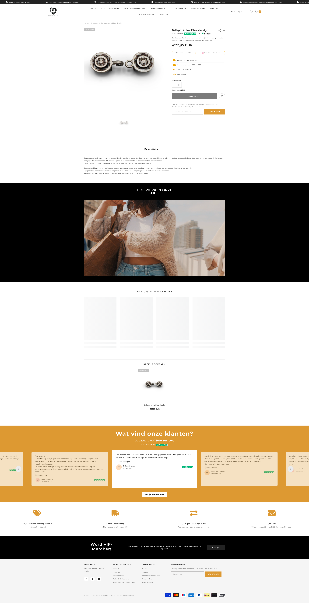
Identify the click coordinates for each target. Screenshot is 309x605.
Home (86, 23)
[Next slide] (291, 469)
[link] (222, 96)
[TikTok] (99, 579)
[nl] (225, 11)
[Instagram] (92, 579)
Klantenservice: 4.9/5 (183, 53)
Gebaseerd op (154, 440)
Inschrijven (216, 547)
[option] (124, 68)
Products (94, 23)
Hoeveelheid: (177, 80)
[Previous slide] (18, 469)
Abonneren (214, 112)
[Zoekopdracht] (246, 11)
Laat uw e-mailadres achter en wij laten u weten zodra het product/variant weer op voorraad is (195, 105)
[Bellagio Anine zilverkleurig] (154, 385)
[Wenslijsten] (251, 11)
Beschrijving (151, 149)
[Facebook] (86, 579)
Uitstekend (177, 33)
